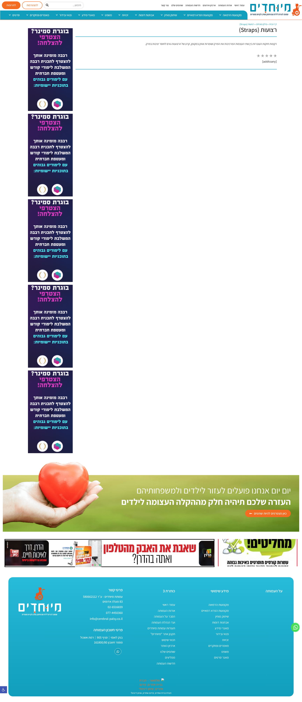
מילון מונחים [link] (261, 24)
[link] (3, 689)
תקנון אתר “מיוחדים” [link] (162, 634)
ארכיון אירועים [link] (209, 5)
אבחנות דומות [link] (146, 15)
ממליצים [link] (170, 657)
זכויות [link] (125, 15)
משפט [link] (108, 15)
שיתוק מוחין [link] (170, 15)
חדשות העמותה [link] (192, 5)
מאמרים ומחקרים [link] (39, 15)
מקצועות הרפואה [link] (232, 15)
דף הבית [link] (273, 24)
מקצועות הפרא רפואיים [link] (200, 15)
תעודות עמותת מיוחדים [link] (161, 628)
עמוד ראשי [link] (239, 5)
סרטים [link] (16, 15)
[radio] (258, 56)
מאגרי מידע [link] (88, 15)
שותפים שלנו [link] (177, 5)
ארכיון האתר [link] (168, 646)
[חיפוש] (47, 5)
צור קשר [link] (165, 5)
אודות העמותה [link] (225, 5)
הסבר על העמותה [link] (164, 616)
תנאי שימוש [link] (168, 640)
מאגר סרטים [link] (221, 657)
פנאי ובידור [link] (65, 15)
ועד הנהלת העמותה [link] (163, 622)
